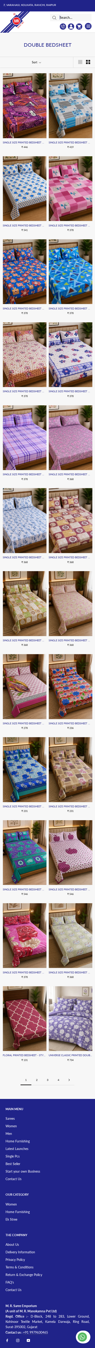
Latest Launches (17, 1149)
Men (9, 1134)
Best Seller (13, 1164)
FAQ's (10, 1282)
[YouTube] (28, 1340)
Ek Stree (11, 1219)
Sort (35, 62)
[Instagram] (17, 1340)
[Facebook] (7, 1340)
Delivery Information (20, 1252)
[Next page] (69, 1080)
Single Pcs (13, 1156)
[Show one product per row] (80, 62)
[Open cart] (79, 26)
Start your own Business (23, 1171)
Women (11, 1126)
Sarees (10, 1118)
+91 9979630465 (35, 1332)
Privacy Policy (15, 1260)
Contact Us (13, 1179)
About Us (12, 1244)
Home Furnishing (18, 1141)
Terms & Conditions (19, 1267)
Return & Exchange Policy (24, 1275)
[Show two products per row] (88, 62)
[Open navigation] (88, 26)
